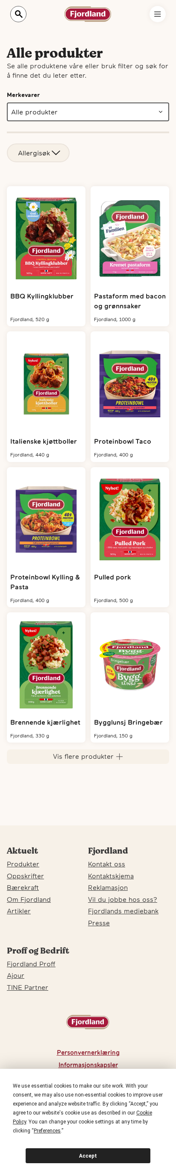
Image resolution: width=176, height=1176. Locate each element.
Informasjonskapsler (88, 1065)
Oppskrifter (25, 876)
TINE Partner (27, 987)
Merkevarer (23, 95)
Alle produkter (34, 112)
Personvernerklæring (88, 1052)
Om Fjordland (29, 899)
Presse (99, 923)
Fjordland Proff (31, 964)
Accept (88, 1156)
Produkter (23, 864)
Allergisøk (34, 153)
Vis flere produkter (83, 756)
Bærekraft (23, 887)
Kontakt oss (106, 864)
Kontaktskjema (111, 876)
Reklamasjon (108, 887)
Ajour (15, 975)
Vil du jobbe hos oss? (122, 899)
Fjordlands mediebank (123, 911)
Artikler (19, 911)
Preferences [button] (47, 1131)
